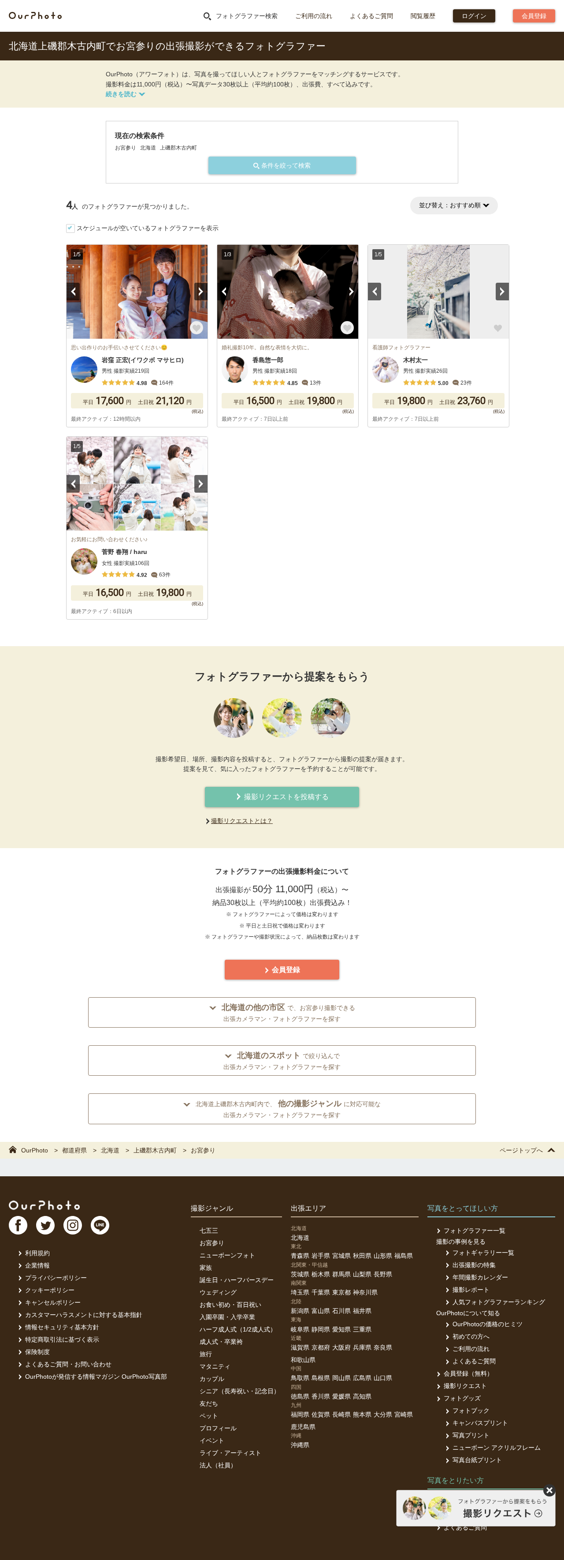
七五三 (209, 1230)
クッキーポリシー (49, 1290)
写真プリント (471, 1435)
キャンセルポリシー (53, 1302)
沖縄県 (300, 1444)
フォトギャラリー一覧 (483, 1252)
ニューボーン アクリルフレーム (497, 1447)
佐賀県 (321, 1414)
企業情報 (37, 1265)
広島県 (362, 1377)
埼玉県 (300, 1292)
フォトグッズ (462, 1398)
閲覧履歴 (423, 15)
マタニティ (215, 1366)
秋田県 (362, 1255)
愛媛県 (341, 1396)
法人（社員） (218, 1465)
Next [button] (201, 291)
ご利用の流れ (313, 15)
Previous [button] (73, 291)
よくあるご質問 (371, 15)
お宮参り (212, 1242)
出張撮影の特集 (474, 1264)
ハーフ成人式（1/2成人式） (238, 1329)
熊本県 (362, 1414)
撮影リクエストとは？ (242, 820)
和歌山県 (303, 1359)
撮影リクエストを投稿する (285, 797)
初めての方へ (471, 1336)
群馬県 (341, 1274)
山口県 (383, 1377)
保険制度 (37, 1351)
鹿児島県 (303, 1426)
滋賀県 (300, 1347)
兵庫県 (362, 1347)
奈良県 (383, 1347)
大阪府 (341, 1347)
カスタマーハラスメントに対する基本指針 (83, 1314)
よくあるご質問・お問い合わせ (68, 1364)
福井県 (362, 1310)
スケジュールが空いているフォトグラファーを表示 (148, 228)
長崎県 (341, 1414)
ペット (209, 1415)
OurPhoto (44, 1205)
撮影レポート (471, 1289)
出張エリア (308, 1208)
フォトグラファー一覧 (474, 1230)
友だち (209, 1403)
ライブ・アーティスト (230, 1452)
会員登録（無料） (468, 1373)
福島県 (403, 1255)
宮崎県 (403, 1414)
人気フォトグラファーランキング (499, 1302)
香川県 (321, 1396)
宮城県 (341, 1255)
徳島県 (300, 1396)
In (72, 1225)
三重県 (362, 1329)
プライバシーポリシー (56, 1277)
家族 (206, 1267)
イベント (212, 1440)
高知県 (362, 1396)
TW (45, 1225)
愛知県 (341, 1329)
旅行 (206, 1354)
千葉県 (321, 1292)
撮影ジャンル (212, 1208)
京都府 (321, 1347)
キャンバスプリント (480, 1422)
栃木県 (321, 1274)
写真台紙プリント (477, 1459)
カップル (212, 1378)
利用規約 (37, 1253)
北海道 (300, 1237)
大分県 (383, 1414)
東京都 (341, 1292)
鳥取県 (300, 1377)
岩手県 (321, 1255)
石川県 (341, 1310)
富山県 (321, 1310)
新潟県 (300, 1310)
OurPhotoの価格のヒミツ (488, 1324)
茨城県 (300, 1274)
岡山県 (341, 1377)
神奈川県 (365, 1292)
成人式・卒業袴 (221, 1341)
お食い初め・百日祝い (230, 1304)
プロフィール (218, 1428)
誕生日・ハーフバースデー (237, 1279)
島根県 (321, 1377)
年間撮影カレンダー (480, 1277)
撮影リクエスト (465, 1385)
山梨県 (362, 1274)
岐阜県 (300, 1329)
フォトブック (471, 1410)
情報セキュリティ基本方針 (62, 1327)
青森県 (300, 1255)
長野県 (383, 1274)
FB (18, 1225)
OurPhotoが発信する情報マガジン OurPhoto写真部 (96, 1376)
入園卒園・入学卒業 (227, 1317)
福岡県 (300, 1414)
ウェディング (218, 1292)
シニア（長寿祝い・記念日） (240, 1391)
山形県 (383, 1255)
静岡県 (321, 1329)
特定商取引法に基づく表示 (62, 1339)
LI (100, 1225)
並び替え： (450, 205)
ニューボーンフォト (227, 1255)
